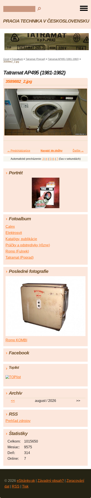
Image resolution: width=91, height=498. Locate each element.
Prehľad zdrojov (18, 421)
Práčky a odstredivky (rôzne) (28, 245)
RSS (15, 486)
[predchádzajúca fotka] (10, 113)
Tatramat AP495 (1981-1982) (63, 59)
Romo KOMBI (16, 340)
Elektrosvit (14, 233)
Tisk (25, 486)
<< (13, 401)
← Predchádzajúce (18, 150)
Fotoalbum (17, 59)
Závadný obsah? (51, 481)
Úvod (6, 59)
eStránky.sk (26, 481)
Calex (10, 226)
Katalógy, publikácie (21, 239)
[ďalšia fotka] (80, 113)
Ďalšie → (78, 150)
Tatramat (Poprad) (35, 59)
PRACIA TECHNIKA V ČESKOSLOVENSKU (46, 20)
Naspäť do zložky (52, 150)
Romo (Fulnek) (17, 251)
